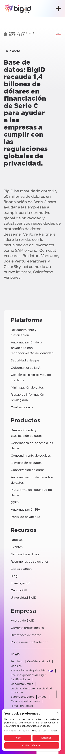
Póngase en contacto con (29, 642)
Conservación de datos (27, 470)
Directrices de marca (26, 635)
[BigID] (18, 8)
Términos (17, 661)
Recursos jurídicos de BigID (28, 675)
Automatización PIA (25, 509)
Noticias (17, 540)
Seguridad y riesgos (25, 360)
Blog (14, 576)
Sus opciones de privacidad (29, 670)
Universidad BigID (23, 597)
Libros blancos (21, 568)
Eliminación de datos (26, 463)
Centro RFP (19, 590)
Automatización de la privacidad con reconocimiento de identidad (32, 348)
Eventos (17, 547)
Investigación (20, 583)
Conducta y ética (22, 684)
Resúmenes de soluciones (30, 561)
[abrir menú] (58, 8)
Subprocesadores (22, 696)
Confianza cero (22, 407)
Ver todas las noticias (22, 34)
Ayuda (42, 696)
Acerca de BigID (22, 620)
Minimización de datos (27, 387)
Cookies (16, 666)
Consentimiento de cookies (31, 455)
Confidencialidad (38, 661)
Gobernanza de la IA (25, 367)
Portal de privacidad (25, 517)
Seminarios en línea (25, 554)
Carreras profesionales (27, 628)
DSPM (15, 502)
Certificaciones (20, 679)
